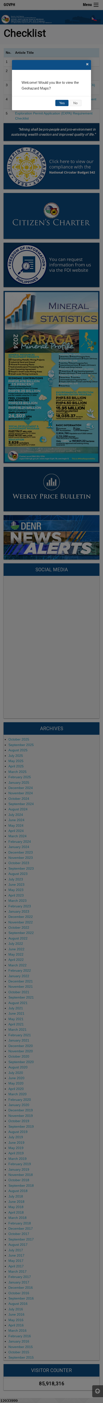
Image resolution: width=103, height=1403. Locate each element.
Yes (62, 103)
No (75, 103)
